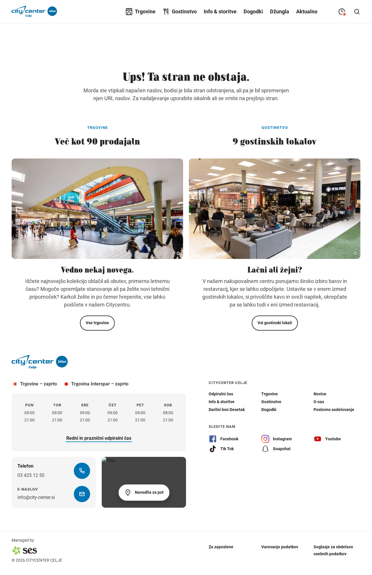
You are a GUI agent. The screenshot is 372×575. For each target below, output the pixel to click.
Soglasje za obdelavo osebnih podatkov (333, 550)
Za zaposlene (221, 547)
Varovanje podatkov (279, 547)
